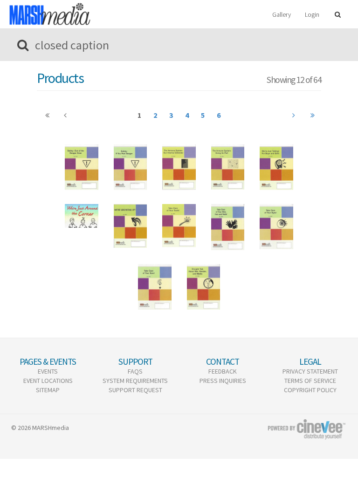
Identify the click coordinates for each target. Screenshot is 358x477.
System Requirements (135, 380)
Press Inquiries (223, 380)
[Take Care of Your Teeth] (179, 225)
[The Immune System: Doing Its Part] (228, 167)
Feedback (222, 371)
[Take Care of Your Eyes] (276, 226)
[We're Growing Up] (130, 226)
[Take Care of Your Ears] (155, 287)
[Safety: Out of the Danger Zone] (81, 167)
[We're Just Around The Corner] (81, 215)
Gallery (281, 14)
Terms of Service (310, 380)
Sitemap (48, 390)
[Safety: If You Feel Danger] (130, 167)
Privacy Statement (310, 371)
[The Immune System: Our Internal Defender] (179, 167)
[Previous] (47, 115)
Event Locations (48, 380)
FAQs (135, 371)
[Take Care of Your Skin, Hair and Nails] (228, 227)
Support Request (135, 390)
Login (312, 14)
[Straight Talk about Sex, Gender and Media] (203, 287)
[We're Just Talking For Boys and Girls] (276, 167)
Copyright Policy (310, 390)
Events (48, 371)
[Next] (293, 115)
